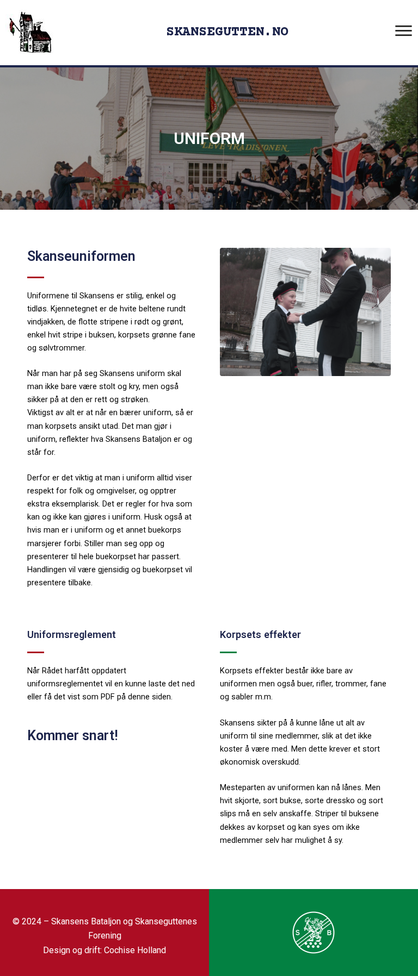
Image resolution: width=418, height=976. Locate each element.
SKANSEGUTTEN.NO (227, 32)
